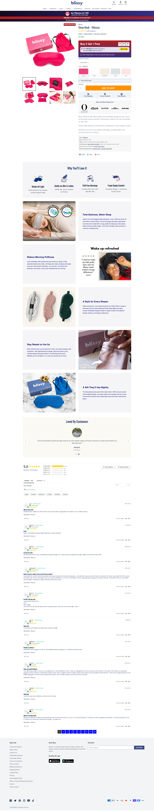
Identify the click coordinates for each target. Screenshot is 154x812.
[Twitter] (15, 800)
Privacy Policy (14, 764)
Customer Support (16, 747)
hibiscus (85, 137)
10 (94, 732)
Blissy (15, 807)
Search (12, 784)
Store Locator (14, 787)
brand (33, 494)
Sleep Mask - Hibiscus (29, 514)
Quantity (80, 84)
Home (80, 34)
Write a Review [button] (124, 467)
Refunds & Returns (16, 767)
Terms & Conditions (16, 761)
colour (50, 494)
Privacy (12, 775)
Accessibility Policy (16, 778)
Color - (83, 66)
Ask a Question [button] (109, 467)
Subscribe (139, 747)
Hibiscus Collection (100, 34)
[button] (114, 3)
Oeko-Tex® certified (93, 144)
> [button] (98, 731)
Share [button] (27, 518)
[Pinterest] (20, 800)
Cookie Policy (14, 772)
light (26, 494)
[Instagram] (24, 800)
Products (83, 58)
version (57, 494)
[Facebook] (11, 800)
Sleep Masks (88, 34)
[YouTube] (28, 800)
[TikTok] (33, 800)
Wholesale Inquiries (16, 755)
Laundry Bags (96, 149)
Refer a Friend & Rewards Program (21, 781)
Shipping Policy (15, 770)
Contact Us (13, 752)
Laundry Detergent (106, 149)
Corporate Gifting (15, 758)
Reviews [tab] (26, 480)
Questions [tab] (40, 480)
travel (65, 494)
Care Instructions (99, 146)
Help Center (14, 750)
